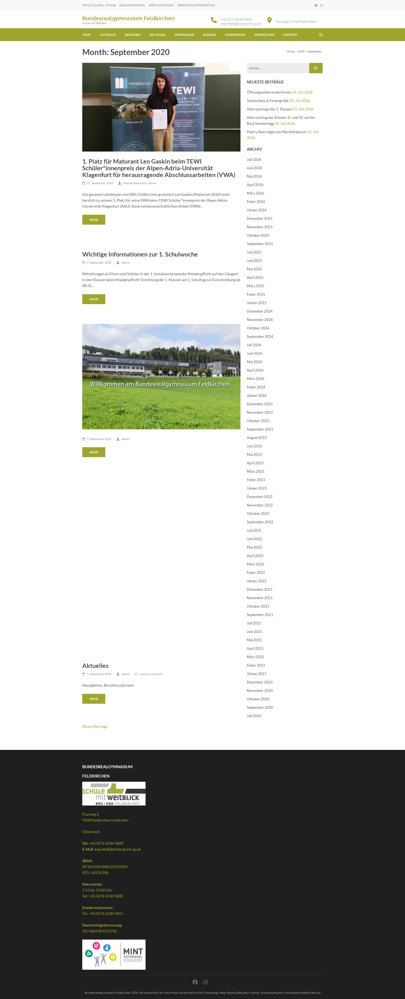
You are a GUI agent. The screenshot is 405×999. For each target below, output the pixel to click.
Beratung (132, 34)
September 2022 (260, 522)
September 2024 (260, 336)
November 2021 (260, 598)
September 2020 (260, 707)
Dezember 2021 (260, 589)
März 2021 (255, 657)
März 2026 (255, 193)
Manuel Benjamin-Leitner (140, 183)
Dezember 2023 (260, 404)
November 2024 (260, 319)
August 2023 (257, 437)
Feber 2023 (256, 480)
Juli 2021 (254, 623)
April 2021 (255, 648)
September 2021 (260, 614)
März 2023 (255, 471)
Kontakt (290, 34)
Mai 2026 (254, 176)
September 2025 (260, 244)
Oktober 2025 (258, 235)
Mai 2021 (254, 640)
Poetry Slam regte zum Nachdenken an (276, 132)
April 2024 (255, 370)
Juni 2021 (254, 631)
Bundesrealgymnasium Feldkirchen (128, 18)
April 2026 (255, 185)
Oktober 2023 (258, 421)
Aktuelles (108, 34)
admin (126, 262)
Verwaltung (264, 34)
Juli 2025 (254, 252)
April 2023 (255, 463)
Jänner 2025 (257, 303)
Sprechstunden (161, 5)
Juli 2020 (254, 716)
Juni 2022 (254, 539)
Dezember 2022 (260, 496)
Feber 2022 (256, 572)
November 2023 (260, 412)
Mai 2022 (254, 547)
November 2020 (260, 690)
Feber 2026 (256, 201)
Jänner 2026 (257, 210)
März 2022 (255, 564)
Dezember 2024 (260, 311)
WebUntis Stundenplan (196, 5)
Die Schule (157, 34)
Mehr (93, 220)
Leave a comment (151, 674)
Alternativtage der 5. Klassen (269, 109)
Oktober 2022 (258, 513)
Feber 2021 (256, 665)
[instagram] (321, 5)
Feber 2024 (256, 387)
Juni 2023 (254, 446)
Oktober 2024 (258, 328)
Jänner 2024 (257, 395)
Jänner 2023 (257, 488)
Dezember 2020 (260, 682)
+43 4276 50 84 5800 (236, 19)
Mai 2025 (254, 269)
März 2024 (255, 378)
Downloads (184, 34)
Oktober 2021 (258, 606)
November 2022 (260, 505)
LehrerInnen (235, 34)
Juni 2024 (254, 353)
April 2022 (255, 555)
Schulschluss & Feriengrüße (268, 100)
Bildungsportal (132, 5)
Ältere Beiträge (94, 726)
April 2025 (255, 277)
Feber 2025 (256, 294)
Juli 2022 (254, 530)
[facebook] (316, 5)
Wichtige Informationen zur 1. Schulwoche (140, 254)
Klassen (209, 34)
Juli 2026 (254, 159)
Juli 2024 (254, 345)
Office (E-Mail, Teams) (99, 5)
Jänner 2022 (257, 581)
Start (86, 34)
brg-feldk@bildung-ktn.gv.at (241, 23)
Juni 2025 (254, 260)
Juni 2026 (254, 168)
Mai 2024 (254, 362)
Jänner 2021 (257, 673)
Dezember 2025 (260, 218)
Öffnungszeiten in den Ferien (269, 92)
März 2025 (255, 286)
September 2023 (260, 429)
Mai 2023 (254, 454)
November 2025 (260, 227)
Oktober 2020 (258, 699)
